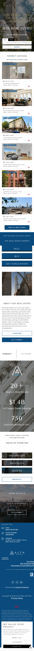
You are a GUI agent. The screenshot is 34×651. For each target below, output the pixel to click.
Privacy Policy (17, 598)
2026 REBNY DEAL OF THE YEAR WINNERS (17, 18)
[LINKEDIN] (21, 582)
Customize (17, 642)
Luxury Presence (22, 587)
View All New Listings (17, 227)
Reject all (17, 637)
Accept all (17, 646)
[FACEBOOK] (12, 582)
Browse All (17, 479)
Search (17, 47)
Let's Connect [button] (17, 340)
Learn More (17, 333)
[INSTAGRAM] (17, 582)
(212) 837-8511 (10, 534)
